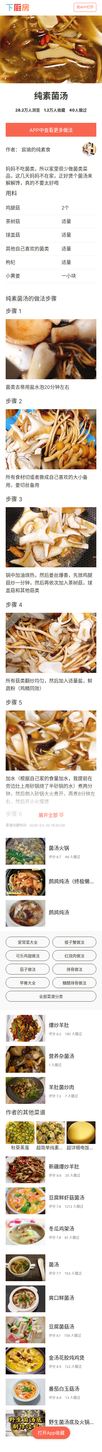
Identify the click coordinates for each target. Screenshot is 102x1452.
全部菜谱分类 (51, 996)
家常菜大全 (28, 942)
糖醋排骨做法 (74, 982)
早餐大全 (28, 982)
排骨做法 (74, 969)
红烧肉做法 (74, 955)
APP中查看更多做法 (51, 130)
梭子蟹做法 (74, 942)
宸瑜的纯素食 (36, 149)
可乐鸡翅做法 (28, 955)
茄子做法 (28, 969)
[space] (18, 7)
